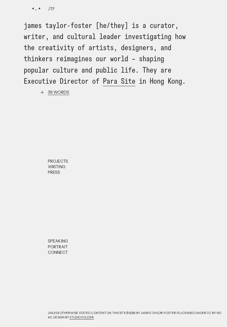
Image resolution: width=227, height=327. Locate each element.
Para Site (119, 81)
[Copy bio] (58, 92)
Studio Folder (81, 317)
